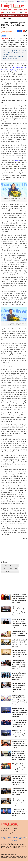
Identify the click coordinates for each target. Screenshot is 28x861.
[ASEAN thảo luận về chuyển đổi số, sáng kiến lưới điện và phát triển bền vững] (6, 733)
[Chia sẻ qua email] (24, 36)
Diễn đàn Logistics (14, 565)
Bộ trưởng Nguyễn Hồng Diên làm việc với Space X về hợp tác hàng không (19, 791)
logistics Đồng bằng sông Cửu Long (9, 571)
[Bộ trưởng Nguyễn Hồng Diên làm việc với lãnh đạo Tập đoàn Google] (6, 801)
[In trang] (26, 36)
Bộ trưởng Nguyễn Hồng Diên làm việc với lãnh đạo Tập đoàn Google (19, 802)
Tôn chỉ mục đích (17, 838)
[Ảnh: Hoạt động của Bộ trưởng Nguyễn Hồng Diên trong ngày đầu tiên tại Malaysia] (6, 723)
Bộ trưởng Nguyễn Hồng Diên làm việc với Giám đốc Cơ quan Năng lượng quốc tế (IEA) (19, 611)
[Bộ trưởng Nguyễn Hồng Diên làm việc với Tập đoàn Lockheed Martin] (6, 811)
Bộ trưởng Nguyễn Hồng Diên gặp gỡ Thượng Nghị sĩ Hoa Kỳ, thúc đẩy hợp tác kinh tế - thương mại (18, 755)
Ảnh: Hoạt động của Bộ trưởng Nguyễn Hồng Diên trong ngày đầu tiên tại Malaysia (19, 723)
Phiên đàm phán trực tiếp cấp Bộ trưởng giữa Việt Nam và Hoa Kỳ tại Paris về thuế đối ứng (19, 623)
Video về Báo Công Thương (19, 837)
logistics (17, 160)
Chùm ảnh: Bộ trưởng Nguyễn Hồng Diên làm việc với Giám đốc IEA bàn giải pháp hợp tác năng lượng (19, 598)
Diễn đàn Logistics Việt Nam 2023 (9, 568)
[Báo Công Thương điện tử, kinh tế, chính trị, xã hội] (12, 5)
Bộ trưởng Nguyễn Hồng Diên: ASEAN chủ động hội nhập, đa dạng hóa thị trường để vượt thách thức (19, 712)
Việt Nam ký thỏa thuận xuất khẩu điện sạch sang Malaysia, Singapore (19, 676)
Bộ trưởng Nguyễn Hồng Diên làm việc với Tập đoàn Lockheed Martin (19, 812)
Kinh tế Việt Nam (18, 9)
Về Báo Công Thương (6, 837)
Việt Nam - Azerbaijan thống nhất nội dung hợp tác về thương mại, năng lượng (19, 653)
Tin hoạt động (6, 18)
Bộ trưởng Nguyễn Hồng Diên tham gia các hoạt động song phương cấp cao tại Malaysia (18, 665)
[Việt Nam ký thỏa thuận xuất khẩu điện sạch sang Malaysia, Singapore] (6, 675)
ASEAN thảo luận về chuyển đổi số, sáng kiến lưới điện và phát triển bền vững (19, 734)
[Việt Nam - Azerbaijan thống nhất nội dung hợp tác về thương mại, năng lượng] (6, 652)
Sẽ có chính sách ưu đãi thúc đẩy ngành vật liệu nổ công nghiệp (19, 633)
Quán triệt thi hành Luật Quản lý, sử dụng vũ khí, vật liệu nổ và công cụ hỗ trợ (19, 643)
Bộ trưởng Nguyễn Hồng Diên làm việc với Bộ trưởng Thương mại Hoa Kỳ (19, 744)
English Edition (23, 1)
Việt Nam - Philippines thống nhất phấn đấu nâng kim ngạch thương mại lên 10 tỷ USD (19, 687)
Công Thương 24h (12, 15)
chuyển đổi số (4, 565)
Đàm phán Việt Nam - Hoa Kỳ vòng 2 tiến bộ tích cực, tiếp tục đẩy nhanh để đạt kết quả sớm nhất (19, 768)
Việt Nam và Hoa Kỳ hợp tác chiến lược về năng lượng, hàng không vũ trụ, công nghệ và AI (19, 780)
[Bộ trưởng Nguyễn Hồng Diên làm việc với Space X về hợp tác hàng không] (6, 791)
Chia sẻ (4, 35)
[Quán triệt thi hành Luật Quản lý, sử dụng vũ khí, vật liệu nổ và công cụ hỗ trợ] (6, 642)
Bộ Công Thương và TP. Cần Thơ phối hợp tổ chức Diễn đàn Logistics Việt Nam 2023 (14, 52)
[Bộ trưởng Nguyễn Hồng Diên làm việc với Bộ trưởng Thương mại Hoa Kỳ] (6, 743)
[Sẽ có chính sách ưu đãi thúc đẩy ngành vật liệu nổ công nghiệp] (6, 634)
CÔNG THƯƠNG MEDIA (6, 9)
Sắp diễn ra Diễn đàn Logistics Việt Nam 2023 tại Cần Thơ (13, 57)
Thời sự (5, 15)
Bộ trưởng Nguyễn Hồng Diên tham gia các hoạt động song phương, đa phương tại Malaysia (19, 700)
